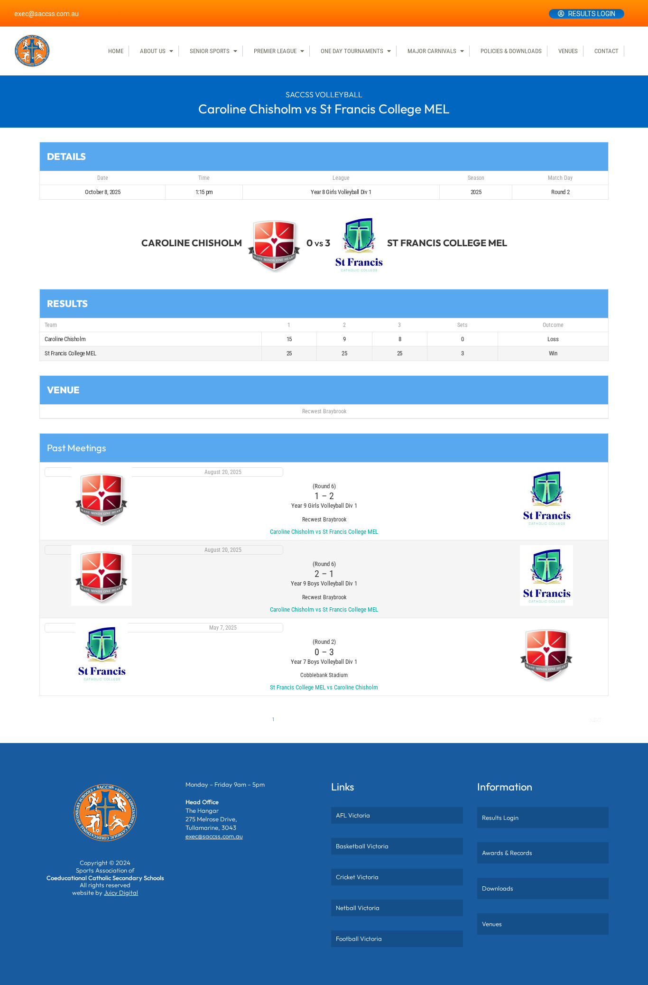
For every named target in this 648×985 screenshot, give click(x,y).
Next (595, 719)
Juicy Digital (121, 892)
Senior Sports (210, 51)
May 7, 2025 (223, 627)
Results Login (591, 14)
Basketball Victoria (362, 846)
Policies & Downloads (511, 51)
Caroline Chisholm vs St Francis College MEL (324, 531)
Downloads (497, 888)
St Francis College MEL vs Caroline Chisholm (324, 687)
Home (115, 51)
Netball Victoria (358, 907)
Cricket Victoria (357, 877)
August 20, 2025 (222, 472)
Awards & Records (507, 852)
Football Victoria (359, 938)
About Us (153, 51)
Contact (606, 51)
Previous (58, 719)
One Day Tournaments (352, 51)
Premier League (275, 51)
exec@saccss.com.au (46, 14)
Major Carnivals (431, 51)
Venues (568, 51)
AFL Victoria (353, 815)
